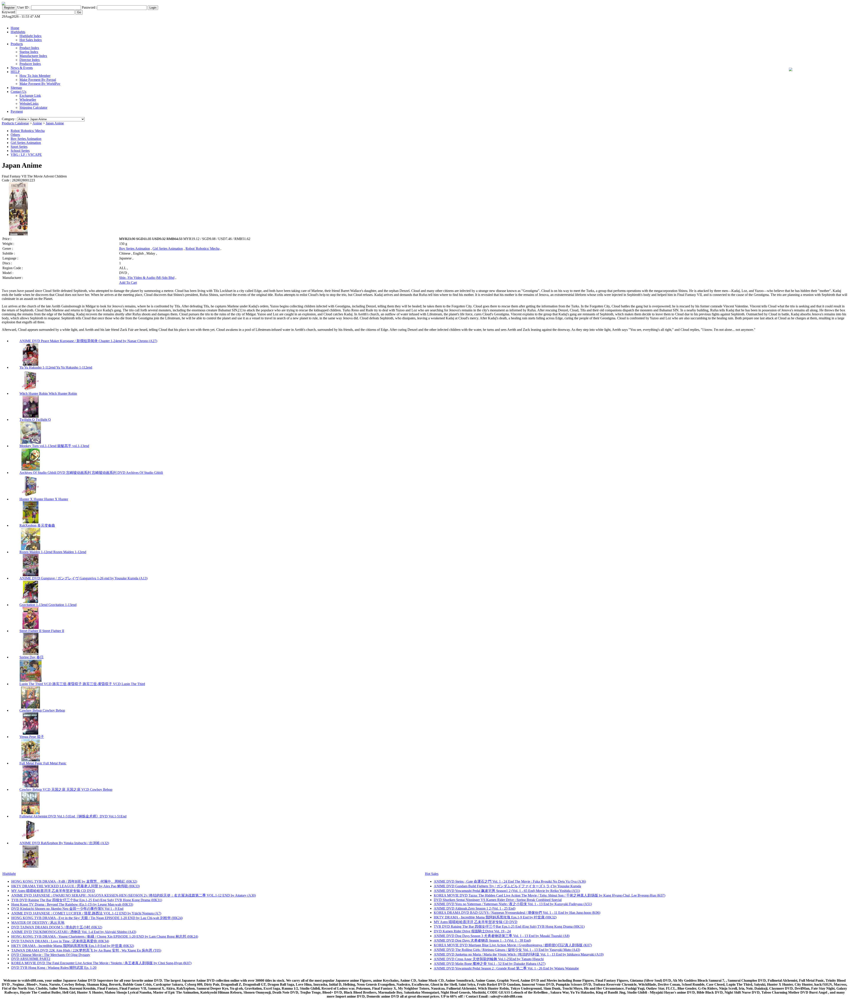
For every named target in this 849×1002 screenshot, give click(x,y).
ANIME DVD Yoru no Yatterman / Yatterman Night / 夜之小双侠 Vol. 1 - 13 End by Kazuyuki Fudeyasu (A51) (513, 904)
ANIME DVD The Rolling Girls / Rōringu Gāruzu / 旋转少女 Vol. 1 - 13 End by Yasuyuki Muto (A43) (507, 950)
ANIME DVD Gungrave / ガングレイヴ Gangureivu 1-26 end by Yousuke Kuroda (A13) (83, 578)
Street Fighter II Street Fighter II (41, 631)
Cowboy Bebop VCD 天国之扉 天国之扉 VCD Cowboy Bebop (65, 789)
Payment (17, 111)
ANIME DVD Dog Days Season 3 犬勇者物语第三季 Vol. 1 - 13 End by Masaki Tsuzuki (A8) (502, 936)
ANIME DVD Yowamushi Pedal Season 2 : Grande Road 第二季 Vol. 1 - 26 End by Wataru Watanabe (506, 968)
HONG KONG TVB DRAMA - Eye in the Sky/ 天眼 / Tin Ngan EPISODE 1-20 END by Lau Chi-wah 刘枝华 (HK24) (97, 918)
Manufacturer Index (33, 56)
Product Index (29, 48)
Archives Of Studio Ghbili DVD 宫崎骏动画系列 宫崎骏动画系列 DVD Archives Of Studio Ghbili (91, 472)
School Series (20, 150)
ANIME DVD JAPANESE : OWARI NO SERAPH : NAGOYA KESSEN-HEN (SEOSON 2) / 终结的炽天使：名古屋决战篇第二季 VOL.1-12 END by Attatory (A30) (133, 895)
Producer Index (30, 64)
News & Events (22, 68)
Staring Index (28, 52)
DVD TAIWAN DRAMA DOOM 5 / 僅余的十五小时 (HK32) (56, 927)
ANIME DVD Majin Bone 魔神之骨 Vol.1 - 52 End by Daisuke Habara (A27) (489, 964)
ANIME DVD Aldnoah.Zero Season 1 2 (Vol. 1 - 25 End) (474, 908)
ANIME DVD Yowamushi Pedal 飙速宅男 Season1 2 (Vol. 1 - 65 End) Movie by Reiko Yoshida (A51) (507, 891)
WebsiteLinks (28, 103)
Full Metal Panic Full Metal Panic (42, 763)
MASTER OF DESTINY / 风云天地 (37, 922)
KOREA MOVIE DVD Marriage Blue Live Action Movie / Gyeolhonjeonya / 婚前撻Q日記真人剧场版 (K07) (513, 945)
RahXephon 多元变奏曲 (37, 525)
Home (15, 28)
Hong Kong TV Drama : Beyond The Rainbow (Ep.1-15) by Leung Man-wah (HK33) (72, 904)
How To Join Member (34, 76)
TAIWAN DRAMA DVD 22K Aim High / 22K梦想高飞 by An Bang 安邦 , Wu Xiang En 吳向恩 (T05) (86, 950)
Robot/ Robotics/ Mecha (28, 131)
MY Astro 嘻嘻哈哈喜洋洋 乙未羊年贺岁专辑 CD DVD (53, 891)
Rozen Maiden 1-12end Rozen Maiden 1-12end (52, 552)
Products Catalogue (15, 123)
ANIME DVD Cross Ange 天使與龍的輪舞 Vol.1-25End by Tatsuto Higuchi (489, 959)
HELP (15, 72)
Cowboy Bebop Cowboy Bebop (42, 710)
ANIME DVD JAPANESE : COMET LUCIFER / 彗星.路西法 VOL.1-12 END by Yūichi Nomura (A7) (86, 913)
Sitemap (16, 88)
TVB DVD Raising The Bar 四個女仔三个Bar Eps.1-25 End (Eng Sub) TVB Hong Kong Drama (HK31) (86, 900)
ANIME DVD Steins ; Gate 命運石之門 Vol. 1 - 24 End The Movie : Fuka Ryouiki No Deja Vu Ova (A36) (510, 881)
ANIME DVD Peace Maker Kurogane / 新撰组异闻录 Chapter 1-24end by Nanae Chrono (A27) (88, 341)
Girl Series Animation (26, 143)
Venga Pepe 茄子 (31, 737)
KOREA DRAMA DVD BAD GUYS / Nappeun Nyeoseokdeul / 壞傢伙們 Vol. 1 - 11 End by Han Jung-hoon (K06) (517, 912)
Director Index (29, 60)
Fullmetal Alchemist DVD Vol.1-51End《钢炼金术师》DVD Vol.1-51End (72, 816)
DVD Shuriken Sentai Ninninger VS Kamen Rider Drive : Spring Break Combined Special (498, 900)
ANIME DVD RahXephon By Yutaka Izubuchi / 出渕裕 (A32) (64, 843)
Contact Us (18, 91)
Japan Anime (55, 123)
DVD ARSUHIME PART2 (30, 959)
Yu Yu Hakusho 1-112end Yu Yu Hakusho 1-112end (55, 367)
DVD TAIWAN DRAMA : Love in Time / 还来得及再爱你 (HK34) (60, 941)
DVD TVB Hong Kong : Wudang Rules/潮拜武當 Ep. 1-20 (53, 968)
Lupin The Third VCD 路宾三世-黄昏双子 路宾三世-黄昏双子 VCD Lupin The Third (82, 684)
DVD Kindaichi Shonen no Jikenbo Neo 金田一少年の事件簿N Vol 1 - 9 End (67, 909)
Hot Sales (431, 874)
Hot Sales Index (30, 40)
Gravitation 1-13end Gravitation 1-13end (47, 605)
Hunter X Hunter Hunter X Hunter (43, 499)
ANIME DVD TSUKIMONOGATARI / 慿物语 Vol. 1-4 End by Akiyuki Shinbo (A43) (73, 932)
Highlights (18, 32)
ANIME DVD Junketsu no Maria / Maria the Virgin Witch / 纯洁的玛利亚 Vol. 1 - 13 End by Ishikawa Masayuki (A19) (519, 954)
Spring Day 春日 (31, 657)
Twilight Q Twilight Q (35, 419)
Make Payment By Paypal (37, 80)
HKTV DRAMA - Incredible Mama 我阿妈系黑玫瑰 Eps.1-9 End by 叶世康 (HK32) (72, 946)
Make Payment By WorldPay (39, 84)
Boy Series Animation (26, 139)
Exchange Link (30, 95)
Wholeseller (27, 99)
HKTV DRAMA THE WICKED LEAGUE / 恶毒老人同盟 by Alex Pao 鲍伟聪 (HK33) (75, 886)
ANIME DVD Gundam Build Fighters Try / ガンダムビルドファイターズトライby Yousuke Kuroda (507, 886)
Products (17, 44)
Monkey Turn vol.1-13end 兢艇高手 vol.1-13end (54, 446)
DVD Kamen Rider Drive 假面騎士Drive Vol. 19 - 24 (472, 931)
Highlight (9, 874)
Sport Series (19, 147)
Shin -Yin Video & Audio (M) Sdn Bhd (146, 278)
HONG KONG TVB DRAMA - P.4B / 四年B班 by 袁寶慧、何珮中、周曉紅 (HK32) (74, 881)
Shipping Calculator (33, 107)
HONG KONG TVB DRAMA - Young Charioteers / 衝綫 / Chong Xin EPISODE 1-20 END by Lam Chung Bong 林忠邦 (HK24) (104, 936)
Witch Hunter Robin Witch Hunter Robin (48, 393)
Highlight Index (30, 36)
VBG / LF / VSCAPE (26, 154)
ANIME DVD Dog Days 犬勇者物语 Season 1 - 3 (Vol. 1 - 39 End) (482, 940)
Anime (37, 123)
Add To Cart (128, 282)
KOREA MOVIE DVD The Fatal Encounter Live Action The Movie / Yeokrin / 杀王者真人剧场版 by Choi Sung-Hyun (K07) (101, 963)
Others (15, 135)
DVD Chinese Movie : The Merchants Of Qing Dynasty (50, 955)
